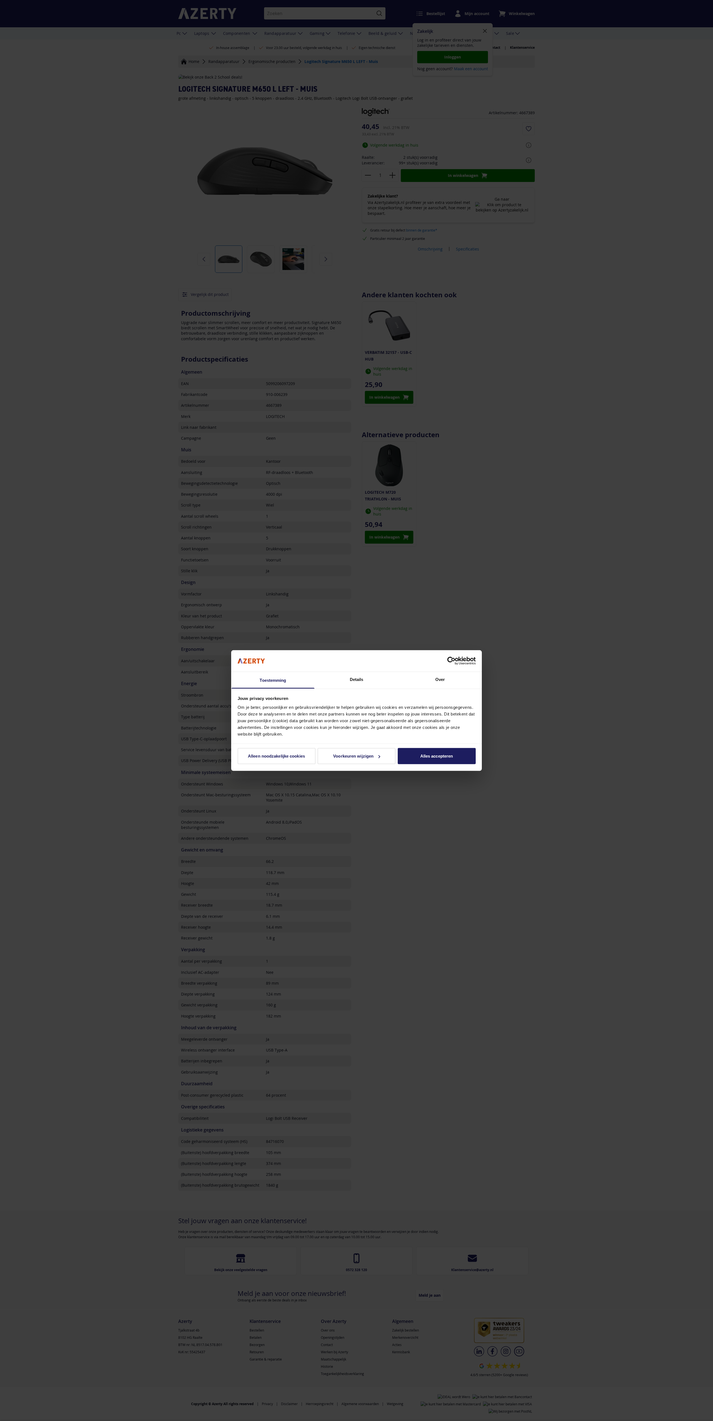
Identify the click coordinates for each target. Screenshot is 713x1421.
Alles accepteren (436, 756)
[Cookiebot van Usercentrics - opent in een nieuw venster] (451, 661)
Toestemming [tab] (273, 680)
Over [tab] (440, 679)
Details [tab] (356, 679)
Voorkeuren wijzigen (353, 756)
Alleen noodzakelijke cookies (276, 756)
